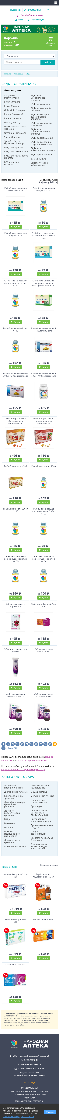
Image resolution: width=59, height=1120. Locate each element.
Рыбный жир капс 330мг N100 (15, 510)
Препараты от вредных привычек (41, 820)
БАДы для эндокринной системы (43, 149)
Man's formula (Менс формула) (15, 127)
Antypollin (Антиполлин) (11, 96)
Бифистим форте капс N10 (15, 920)
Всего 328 (12, 748)
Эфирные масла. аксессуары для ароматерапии (39, 846)
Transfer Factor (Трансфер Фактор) (14, 142)
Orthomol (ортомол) (15, 133)
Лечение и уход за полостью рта (40, 786)
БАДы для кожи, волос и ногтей (16, 157)
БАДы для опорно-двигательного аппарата (40, 116)
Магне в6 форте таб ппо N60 (15, 875)
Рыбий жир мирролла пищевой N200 (15, 234)
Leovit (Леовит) (12, 122)
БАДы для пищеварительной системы (40, 131)
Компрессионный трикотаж (13, 797)
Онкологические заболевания (39, 164)
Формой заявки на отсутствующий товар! (23, 769)
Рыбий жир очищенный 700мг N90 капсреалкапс (43, 374)
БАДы (7, 819)
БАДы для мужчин (40, 104)
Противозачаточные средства (42, 826)
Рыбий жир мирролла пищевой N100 (44, 189)
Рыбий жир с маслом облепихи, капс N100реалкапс (15, 421)
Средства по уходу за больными (42, 839)
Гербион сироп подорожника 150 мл (43, 875)
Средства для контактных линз (39, 801)
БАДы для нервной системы (41, 109)
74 (27, 744)
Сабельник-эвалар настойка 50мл (43, 695)
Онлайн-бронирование (32, 15)
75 (31, 744)
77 (41, 744)
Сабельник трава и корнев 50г (15, 605)
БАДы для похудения (42, 138)
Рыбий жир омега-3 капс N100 (15, 329)
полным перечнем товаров (32, 760)
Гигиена (8, 827)
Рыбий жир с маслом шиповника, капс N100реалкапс (43, 421)
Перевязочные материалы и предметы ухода (39, 812)
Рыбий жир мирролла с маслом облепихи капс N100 (15, 283)
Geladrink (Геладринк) (15, 110)
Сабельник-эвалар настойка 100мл (15, 695)
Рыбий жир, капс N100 (15, 466)
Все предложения (49, 865)
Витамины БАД (38, 159)
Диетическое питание (16, 792)
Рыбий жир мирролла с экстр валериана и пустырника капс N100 (43, 283)
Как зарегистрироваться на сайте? (29, 1094)
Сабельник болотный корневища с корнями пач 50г (15, 559)
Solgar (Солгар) (12, 137)
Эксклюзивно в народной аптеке (13, 786)
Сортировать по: (49, 179)
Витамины (9, 823)
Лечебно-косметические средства (12, 813)
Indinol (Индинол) (13, 114)
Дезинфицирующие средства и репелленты (14, 804)
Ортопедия (36, 806)
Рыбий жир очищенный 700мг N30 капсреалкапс (15, 374)
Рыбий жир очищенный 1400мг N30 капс (43, 329)
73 (22, 744)
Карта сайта (29, 1098)
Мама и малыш (39, 792)
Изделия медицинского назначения (12, 833)
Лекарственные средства (12, 841)
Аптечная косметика (15, 846)
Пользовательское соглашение (29, 1101)
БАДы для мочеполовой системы (38, 97)
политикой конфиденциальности (18, 1116)
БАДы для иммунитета (16, 151)
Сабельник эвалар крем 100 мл (15, 650)
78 (45, 744)
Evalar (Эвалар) (12, 106)
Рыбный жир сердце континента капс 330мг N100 (43, 511)
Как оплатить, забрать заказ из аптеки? (29, 1091)
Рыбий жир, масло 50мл (43, 466)
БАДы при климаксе (41, 154)
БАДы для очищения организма (42, 124)
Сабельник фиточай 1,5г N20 (43, 605)
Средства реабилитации (38, 832)
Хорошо (50, 1112)
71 (13, 744)
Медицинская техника (42, 796)
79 (50, 744)
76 (36, 744)
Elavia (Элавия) (12, 102)
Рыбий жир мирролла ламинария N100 (15, 189)
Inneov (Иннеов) (12, 118)
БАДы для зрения (13, 147)
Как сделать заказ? (29, 1088)
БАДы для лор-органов (12, 163)
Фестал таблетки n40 (43, 919)
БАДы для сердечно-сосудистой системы (41, 143)
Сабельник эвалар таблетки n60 (43, 650)
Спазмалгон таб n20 (15, 964)
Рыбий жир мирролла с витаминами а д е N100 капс (43, 235)
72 (17, 744)
